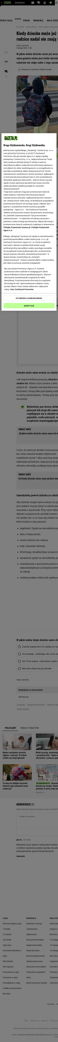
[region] (29, 222)
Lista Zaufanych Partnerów (22, 289)
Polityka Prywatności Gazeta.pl (17, 227)
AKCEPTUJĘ (29, 306)
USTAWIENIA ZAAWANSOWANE (29, 298)
